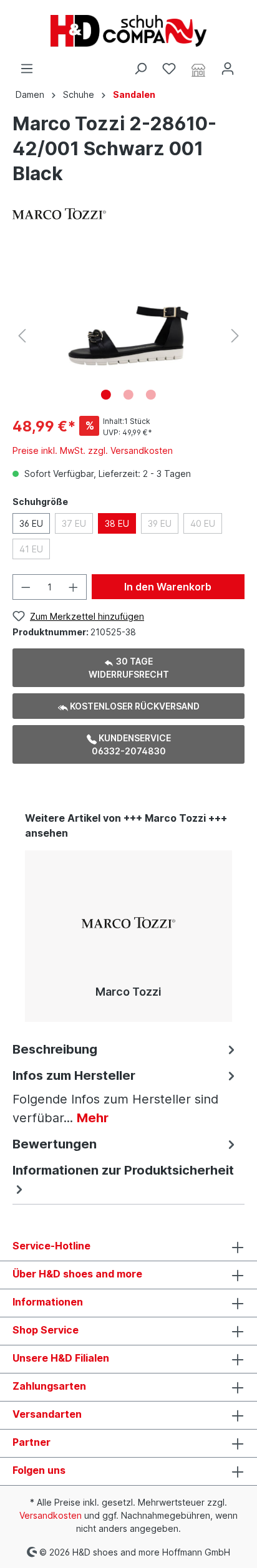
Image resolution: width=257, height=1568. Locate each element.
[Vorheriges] (21, 335)
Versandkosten (50, 1515)
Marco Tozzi (128, 991)
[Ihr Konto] (227, 68)
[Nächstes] (235, 335)
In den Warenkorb (167, 586)
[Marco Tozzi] (59, 213)
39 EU (160, 523)
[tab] (125, 1048)
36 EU (31, 523)
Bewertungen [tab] (54, 1144)
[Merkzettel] (169, 68)
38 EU (117, 523)
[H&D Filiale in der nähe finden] (198, 69)
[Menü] (26, 68)
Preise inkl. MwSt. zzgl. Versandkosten (92, 450)
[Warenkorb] (249, 64)
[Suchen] (140, 68)
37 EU (74, 523)
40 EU (202, 523)
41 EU (31, 549)
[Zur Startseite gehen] (128, 31)
